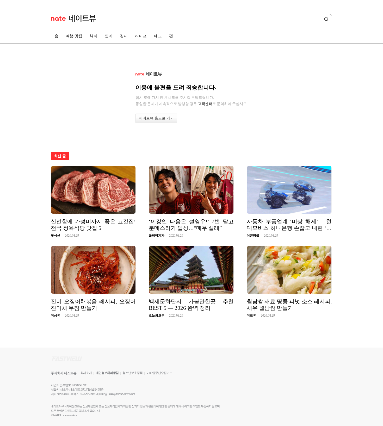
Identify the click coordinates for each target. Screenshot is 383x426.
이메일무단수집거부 (159, 373)
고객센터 (205, 104)
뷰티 (93, 36)
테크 (158, 36)
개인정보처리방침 (107, 373)
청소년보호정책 (132, 373)
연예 (109, 36)
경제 (124, 36)
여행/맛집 (74, 36)
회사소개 (86, 373)
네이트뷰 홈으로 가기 (156, 118)
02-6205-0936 (65, 394)
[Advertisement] (358, 140)
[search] (327, 19)
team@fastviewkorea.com (122, 394)
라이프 (141, 36)
